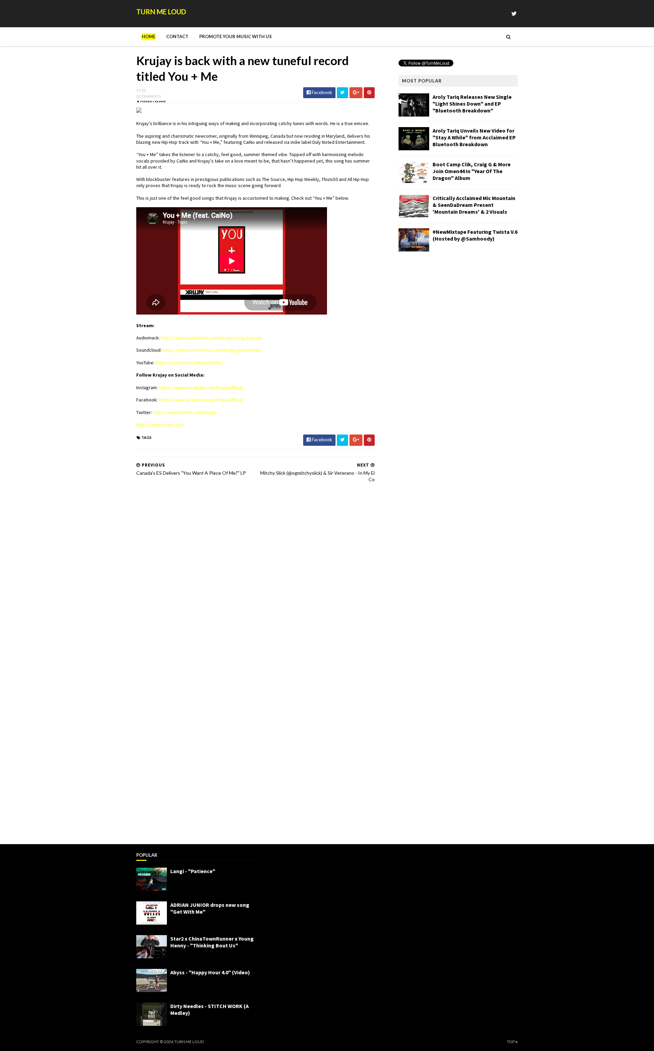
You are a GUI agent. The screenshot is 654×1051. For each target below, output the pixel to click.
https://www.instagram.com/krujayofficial (201, 387)
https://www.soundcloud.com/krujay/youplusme (211, 350)
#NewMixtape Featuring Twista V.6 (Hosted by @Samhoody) (475, 235)
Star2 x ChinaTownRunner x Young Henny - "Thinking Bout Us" (212, 942)
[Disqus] (255, 574)
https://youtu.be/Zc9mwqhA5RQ (188, 363)
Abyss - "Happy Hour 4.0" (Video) (210, 972)
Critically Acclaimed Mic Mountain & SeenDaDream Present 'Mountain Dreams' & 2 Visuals (474, 205)
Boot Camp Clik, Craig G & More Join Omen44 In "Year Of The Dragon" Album (472, 171)
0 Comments (148, 96)
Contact (177, 36)
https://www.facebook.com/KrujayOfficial (201, 400)
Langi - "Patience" (192, 871)
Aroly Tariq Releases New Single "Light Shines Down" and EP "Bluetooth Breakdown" (472, 103)
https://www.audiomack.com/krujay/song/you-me (211, 338)
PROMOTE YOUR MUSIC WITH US (235, 36)
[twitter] (514, 13)
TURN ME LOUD (161, 11)
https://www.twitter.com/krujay (184, 412)
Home (148, 36)
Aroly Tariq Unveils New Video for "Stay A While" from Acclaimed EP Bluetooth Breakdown (474, 137)
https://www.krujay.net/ (160, 425)
